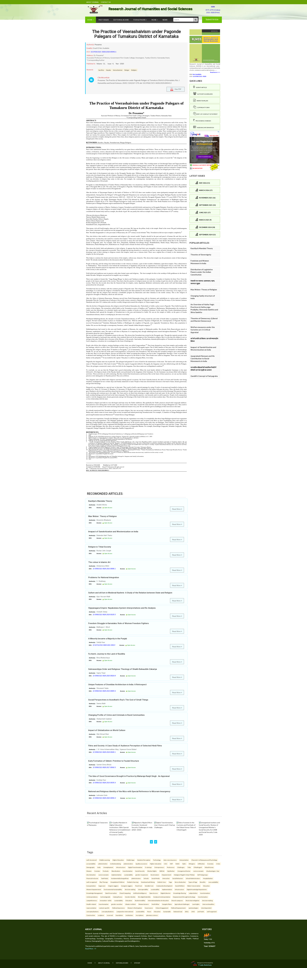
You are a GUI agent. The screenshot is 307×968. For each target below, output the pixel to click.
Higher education (155, 864)
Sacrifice (101, 70)
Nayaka (108, 70)
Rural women (155, 875)
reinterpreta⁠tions (92, 897)
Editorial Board (121, 20)
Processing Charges (203, 121)
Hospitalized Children (117, 882)
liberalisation (116, 871)
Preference (170, 867)
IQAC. (184, 864)
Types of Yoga (193, 882)
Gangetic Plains (167, 904)
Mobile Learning (104, 860)
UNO (193, 911)
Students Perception (143, 860)
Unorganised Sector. (183, 871)
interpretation (184, 860)
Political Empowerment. (178, 908)
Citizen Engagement (162, 908)
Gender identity (130, 897)
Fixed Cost (138, 886)
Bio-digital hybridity (144, 897)
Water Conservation (193, 886)
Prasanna (98, 44)
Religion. (134, 70)
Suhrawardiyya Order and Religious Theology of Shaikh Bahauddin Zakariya (122, 669)
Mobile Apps (130, 860)
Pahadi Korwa (209, 867)
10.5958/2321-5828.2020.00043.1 (103, 52)
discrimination (91, 875)
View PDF (177, 89)
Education (206, 886)
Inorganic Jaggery (126, 886)
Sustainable (167, 911)
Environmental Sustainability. (113, 889)
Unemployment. (108, 867)
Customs (97, 871)
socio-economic (198, 871)
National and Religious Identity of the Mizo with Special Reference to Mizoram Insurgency (129, 791)
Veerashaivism (117, 70)
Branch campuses (177, 900)
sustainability (128, 875)
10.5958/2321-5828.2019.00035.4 (104, 783)
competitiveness (91, 900)
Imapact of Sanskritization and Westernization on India (113, 531)
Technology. (157, 860)
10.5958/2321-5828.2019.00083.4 (104, 691)
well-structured (91, 860)
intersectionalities (208, 904)
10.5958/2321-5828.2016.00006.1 (104, 569)
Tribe (189, 867)
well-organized (211, 911)
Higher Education (118, 860)
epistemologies (193, 908)
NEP (171, 864)
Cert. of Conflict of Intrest (207, 114)
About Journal (92, 2)
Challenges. (181, 867)
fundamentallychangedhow (120, 878)
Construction (90, 915)
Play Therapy (104, 882)
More (154, 20)
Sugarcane (102, 886)
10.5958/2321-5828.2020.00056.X (104, 798)
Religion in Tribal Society (99, 547)
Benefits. (203, 882)
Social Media (156, 878)
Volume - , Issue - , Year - (110, 64)
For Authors (139, 20)
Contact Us (106, 2)
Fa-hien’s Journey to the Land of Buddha (106, 654)
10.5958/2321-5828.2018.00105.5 (104, 614)
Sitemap (137, 963)
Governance (149, 908)
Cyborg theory (117, 897)
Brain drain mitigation (192, 900)
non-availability (213, 882)
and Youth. (201, 911)
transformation (127, 871)
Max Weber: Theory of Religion (102, 516)
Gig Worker (171, 871)
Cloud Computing (125, 893)
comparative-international (125, 911)
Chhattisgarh (198, 867)
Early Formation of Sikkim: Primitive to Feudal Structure (113, 761)
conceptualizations (108, 911)
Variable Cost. (149, 886)
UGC (165, 864)
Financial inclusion (92, 878)
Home (90, 20)
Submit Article (212, 19)
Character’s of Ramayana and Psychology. (204, 860)
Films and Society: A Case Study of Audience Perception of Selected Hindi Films (125, 745)
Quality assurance (141, 864)
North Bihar (155, 904)
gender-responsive (142, 875)
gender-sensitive (116, 904)
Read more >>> (215, 72)
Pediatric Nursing (132, 882)
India (98, 867)
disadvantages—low (212, 871)
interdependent (206, 908)
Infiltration (201, 864)
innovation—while (105, 900)
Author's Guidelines (204, 94)
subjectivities (193, 893)
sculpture (101, 915)
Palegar (126, 70)
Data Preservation (111, 893)
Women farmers (144, 904)
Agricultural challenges (182, 904)
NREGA (161, 871)
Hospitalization (208, 878)
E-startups (148, 867)
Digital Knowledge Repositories (197, 889)
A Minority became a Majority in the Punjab (107, 638)
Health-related (91, 904)
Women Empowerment (93, 889)
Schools (146, 878)
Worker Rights (152, 871)
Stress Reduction (180, 882)
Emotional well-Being (148, 882)
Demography (90, 867)
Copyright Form (203, 107)
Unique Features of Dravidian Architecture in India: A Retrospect (117, 684)
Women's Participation (135, 908)
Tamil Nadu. (104, 878)
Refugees (192, 864)
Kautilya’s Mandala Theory (100, 501)
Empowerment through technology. (184, 897)
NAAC (178, 864)
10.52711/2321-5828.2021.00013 (104, 645)
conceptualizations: (92, 911)
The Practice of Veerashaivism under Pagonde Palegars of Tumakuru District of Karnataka (136, 34)
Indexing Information (205, 127)
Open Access (153, 893)
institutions (129, 915)
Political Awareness (118, 908)
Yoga (170, 882)
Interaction (166, 878)
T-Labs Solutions (205, 965)
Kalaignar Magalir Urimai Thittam (184, 875)
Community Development (164, 886)
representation (91, 908)
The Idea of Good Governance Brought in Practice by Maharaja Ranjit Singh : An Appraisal (129, 776)
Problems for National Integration (103, 577)
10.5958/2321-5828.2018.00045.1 (104, 752)
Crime (218, 864)
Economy (210, 864)
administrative (102, 864)
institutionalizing (115, 864)
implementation (116, 875)
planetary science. (152, 915)
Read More (176, 509)
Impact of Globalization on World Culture (106, 730)
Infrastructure (120, 867)
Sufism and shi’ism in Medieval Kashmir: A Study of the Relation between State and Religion (130, 592)
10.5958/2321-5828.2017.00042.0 (104, 767)
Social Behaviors (177, 878)
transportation (91, 886)
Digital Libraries (166, 893)
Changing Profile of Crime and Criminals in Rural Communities (116, 715)
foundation (119, 915)
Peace (149, 911)
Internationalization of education (158, 900)
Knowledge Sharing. (179, 893)
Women (89, 871)
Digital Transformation (135, 867)
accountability (90, 864)
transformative (203, 897)
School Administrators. (193, 878)
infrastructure (179, 889)
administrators (136, 878)
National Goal (178, 911)
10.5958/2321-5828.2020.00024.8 (104, 676)
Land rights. (196, 904)
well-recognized (91, 882)
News (165, 20)
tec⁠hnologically (105, 897)
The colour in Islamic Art (99, 562)
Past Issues (103, 20)
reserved (110, 915)
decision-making (130, 889)
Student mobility (140, 900)
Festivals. (106, 871)
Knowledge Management (94, 893)
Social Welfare (179, 886)
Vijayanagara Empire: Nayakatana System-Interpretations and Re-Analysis (122, 608)
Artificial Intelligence (140, 893)
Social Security (140, 871)
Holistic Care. (161, 882)
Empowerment (166, 875)
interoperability (143, 889)
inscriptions (139, 915)
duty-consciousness (170, 860)
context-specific (104, 908)
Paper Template (202, 101)
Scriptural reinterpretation (161, 897)
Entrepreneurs (159, 867)
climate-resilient (130, 904)
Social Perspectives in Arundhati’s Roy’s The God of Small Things (118, 700)
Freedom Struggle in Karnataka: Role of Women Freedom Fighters (118, 623)
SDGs (187, 911)
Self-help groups (202, 875)
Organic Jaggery (113, 886)
